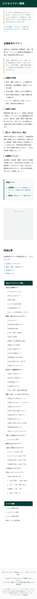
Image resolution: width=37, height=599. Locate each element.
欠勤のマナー (10, 270)
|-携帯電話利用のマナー (14, 427)
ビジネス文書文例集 (12, 516)
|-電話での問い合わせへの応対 (16, 423)
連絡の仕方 (27, 195)
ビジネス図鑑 (8, 27)
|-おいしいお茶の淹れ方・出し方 (17, 312)
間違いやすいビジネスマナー (15, 472)
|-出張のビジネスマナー (14, 365)
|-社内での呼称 (11, 337)
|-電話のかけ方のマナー (14, 406)
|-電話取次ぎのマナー (13, 419)
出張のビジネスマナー (13, 264)
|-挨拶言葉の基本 (12, 328)
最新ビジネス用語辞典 (13, 520)
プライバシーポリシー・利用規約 (19, 595)
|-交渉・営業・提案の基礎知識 (16, 390)
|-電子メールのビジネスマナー (16, 431)
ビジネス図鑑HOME (12, 508)
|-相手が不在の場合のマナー (16, 411)
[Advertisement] (18, 225)
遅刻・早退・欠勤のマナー (15, 267)
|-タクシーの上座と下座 (14, 452)
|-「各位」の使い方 (13, 493)
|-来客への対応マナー (13, 374)
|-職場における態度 (13, 345)
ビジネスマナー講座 (13, 3)
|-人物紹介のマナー (13, 386)
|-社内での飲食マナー (13, 349)
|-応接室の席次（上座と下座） (16, 460)
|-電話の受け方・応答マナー (16, 415)
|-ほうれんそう (11, 320)
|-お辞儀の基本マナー (13, 308)
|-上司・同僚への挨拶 (13, 332)
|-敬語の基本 (11, 300)
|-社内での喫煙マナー (13, 353)
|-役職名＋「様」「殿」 (14, 489)
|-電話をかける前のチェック (16, 398)
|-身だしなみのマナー (13, 296)
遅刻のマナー (18, 195)
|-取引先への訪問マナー (14, 378)
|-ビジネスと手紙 (12, 439)
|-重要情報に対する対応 (14, 357)
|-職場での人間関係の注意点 (16, 341)
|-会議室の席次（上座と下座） (16, 464)
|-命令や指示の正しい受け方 (16, 361)
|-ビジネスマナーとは (13, 291)
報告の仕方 (20, 190)
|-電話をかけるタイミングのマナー (18, 402)
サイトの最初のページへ (17, 572)
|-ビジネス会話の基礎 (13, 304)
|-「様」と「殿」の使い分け (16, 485)
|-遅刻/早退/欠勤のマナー (15, 324)
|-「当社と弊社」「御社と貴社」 (17, 480)
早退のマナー (10, 273)
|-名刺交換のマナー (13, 382)
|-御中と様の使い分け (13, 476)
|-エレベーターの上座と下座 (16, 456)
